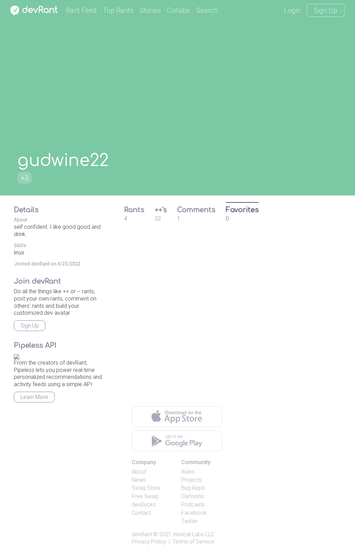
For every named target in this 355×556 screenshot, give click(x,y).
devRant (142, 534)
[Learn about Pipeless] (16, 355)
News (139, 480)
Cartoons (192, 496)
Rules (187, 471)
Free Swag (145, 496)
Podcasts (193, 504)
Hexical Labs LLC (193, 534)
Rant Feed (81, 10)
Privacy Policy (149, 541)
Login (292, 10)
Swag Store (146, 488)
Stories (150, 10)
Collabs (178, 10)
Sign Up (325, 10)
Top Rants (118, 10)
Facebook (194, 513)
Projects (191, 480)
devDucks (144, 504)
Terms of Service (193, 541)
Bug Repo (193, 488)
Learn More (34, 397)
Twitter (189, 521)
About (139, 471)
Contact (141, 513)
